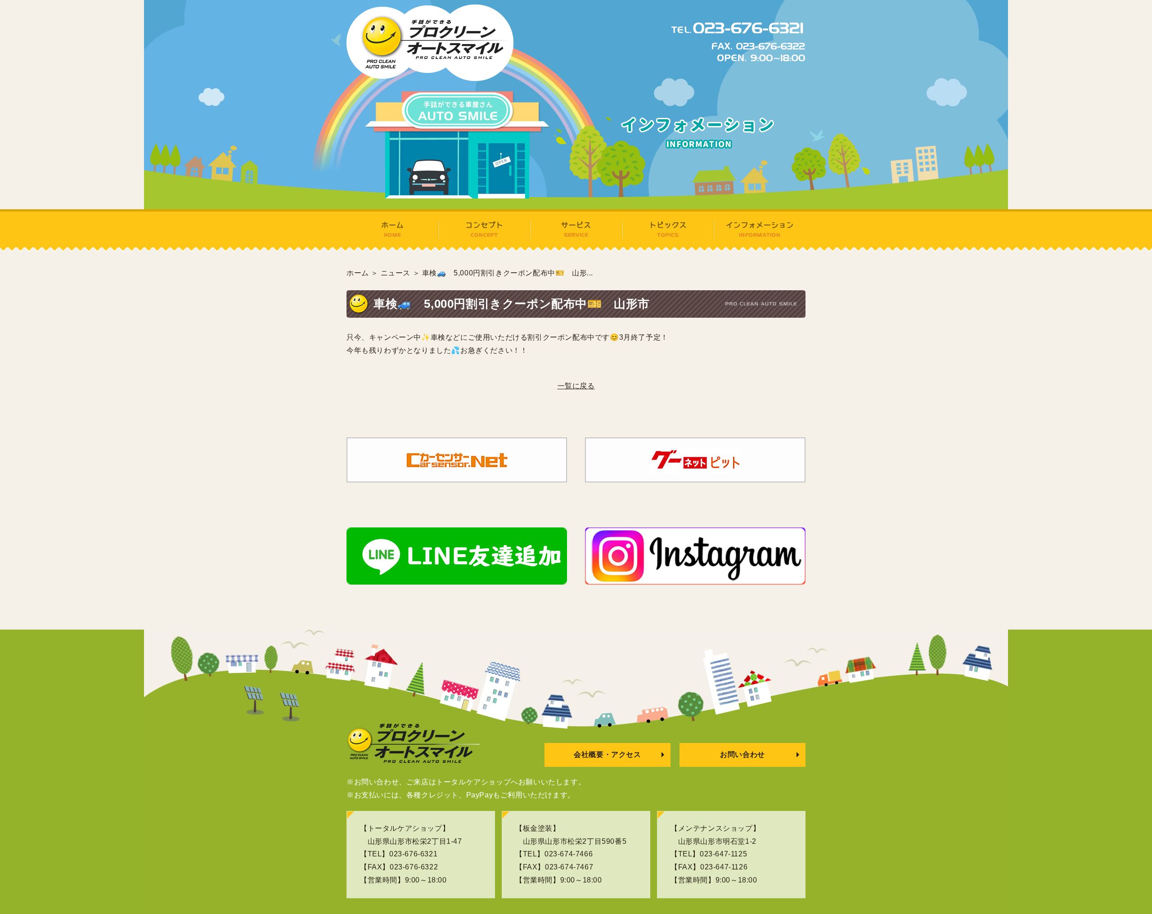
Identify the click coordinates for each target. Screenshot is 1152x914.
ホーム (357, 273)
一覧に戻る (576, 386)
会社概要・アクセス (607, 754)
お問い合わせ (742, 754)
